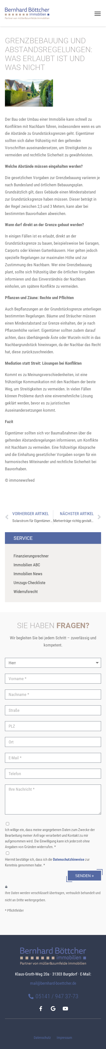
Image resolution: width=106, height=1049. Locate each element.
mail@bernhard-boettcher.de (53, 983)
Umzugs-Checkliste (29, 582)
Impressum (64, 1038)
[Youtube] (65, 1008)
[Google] (53, 1008)
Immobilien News (28, 573)
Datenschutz (42, 1038)
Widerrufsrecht (26, 591)
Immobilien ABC (27, 564)
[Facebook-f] (40, 1008)
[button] (97, 13)
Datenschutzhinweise (68, 859)
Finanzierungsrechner (31, 555)
